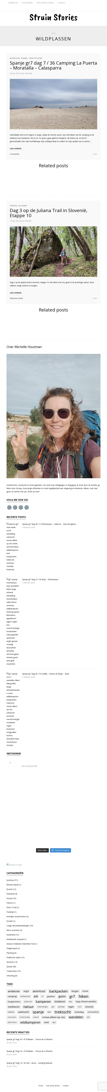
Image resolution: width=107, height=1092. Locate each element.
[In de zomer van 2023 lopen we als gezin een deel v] (18, 808)
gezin (62, 996)
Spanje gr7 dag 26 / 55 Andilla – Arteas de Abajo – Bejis (45, 674)
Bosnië (9, 889)
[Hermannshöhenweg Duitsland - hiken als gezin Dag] (65, 781)
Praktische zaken (14, 957)
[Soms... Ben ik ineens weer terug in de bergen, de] (65, 836)
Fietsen (10, 903)
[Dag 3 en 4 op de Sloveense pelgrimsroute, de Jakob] (65, 795)
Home (40, 1086)
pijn (53, 1007)
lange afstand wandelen (86, 1001)
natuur (28, 1007)
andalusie (14, 991)
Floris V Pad (11, 907)
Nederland (11, 934)
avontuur (39, 991)
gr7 (72, 996)
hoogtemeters (14, 1001)
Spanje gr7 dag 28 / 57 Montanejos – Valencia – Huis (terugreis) (49, 524)
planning (61, 1007)
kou (70, 1001)
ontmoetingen (42, 1007)
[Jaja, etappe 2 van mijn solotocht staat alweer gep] (89, 836)
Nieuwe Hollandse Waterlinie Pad (20, 944)
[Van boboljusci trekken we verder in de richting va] (41, 836)
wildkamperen (30, 1022)
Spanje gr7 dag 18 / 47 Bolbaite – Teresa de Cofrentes (30, 1039)
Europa (13, 206)
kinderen (60, 1001)
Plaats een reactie (16, 298)
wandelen (76, 1017)
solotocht (23, 1012)
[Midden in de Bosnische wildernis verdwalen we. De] (41, 822)
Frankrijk (10, 912)
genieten (51, 996)
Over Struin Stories (45, 3)
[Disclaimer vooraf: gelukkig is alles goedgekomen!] (18, 822)
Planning (10, 953)
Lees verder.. (16, 148)
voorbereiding (24, 1017)
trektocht (63, 1012)
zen (53, 1022)
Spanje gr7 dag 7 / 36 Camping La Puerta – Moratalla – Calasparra (53, 65)
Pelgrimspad (12, 948)
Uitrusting (11, 975)
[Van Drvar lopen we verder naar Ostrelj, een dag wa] (18, 836)
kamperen (43, 1002)
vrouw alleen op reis (53, 1017)
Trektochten (35, 58)
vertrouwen (12, 1017)
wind (46, 1022)
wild (88, 1017)
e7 (42, 996)
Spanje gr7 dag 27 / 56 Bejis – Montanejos (40, 579)
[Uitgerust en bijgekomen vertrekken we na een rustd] (65, 822)
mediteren (14, 1006)
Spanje (24, 58)
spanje (38, 1012)
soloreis (11, 1012)
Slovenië (22, 206)
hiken (83, 996)
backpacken (58, 991)
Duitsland (10, 894)
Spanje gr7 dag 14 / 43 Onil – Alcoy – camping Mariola (29, 1063)
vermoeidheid (93, 1012)
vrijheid (35, 1017)
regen (71, 1006)
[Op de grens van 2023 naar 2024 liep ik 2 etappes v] (89, 808)
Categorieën (27, 3)
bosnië (85, 991)
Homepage (13, 3)
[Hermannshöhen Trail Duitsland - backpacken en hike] (89, 781)
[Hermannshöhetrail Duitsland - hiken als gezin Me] (18, 795)
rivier (79, 1007)
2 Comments (14, 154)
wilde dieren (12, 1022)
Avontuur (15, 58)
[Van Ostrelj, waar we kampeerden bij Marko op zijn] (89, 822)
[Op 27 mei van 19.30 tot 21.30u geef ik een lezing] (41, 808)
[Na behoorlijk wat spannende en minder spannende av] (65, 808)
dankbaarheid (25, 996)
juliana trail (28, 1001)
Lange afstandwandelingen (18, 925)
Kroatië (10, 921)
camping (12, 996)
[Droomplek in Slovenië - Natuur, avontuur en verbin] (41, 781)
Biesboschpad (12, 884)
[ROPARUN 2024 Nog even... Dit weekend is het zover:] (41, 795)
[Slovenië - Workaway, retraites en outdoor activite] (18, 781)
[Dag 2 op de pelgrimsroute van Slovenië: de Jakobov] (89, 795)
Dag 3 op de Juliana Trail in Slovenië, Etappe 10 (48, 212)
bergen (75, 991)
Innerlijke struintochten (16, 916)
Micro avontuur (13, 930)
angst (26, 991)
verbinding (79, 1012)
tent (49, 1012)
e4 (36, 996)
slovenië (89, 1006)
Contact (61, 3)
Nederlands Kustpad (15, 939)
